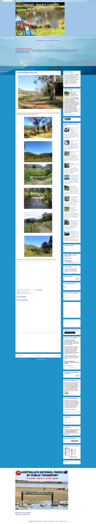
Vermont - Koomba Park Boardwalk (74, 221)
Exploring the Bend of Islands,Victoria (74, 176)
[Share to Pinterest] (41, 290)
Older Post (57, 355)
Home (38, 355)
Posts (67, 295)
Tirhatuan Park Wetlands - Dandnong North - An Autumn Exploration (74, 210)
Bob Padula (75, 91)
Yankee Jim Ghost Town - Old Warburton (74, 153)
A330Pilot (57, 521)
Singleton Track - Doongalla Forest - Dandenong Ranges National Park (74, 233)
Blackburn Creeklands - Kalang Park (74, 164)
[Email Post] (34, 289)
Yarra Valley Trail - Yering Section (74, 197)
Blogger (65, 521)
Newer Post (19, 355)
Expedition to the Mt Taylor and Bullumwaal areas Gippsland (74, 129)
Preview (66, 262)
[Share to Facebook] (40, 290)
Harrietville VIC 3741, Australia (27, 293)
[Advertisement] (38, 342)
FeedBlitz (76, 262)
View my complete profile (69, 114)
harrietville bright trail (24, 291)
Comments (68, 298)
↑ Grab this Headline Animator (48, 37)
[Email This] (36, 290)
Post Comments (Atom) (41, 359)
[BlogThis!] (37, 290)
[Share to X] (38, 290)
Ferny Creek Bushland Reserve (74, 186)
